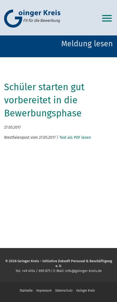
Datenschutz (64, 290)
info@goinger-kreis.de (83, 271)
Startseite (26, 290)
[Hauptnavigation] (107, 18)
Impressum (44, 290)
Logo (34, 19)
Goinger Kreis (85, 290)
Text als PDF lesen (75, 137)
